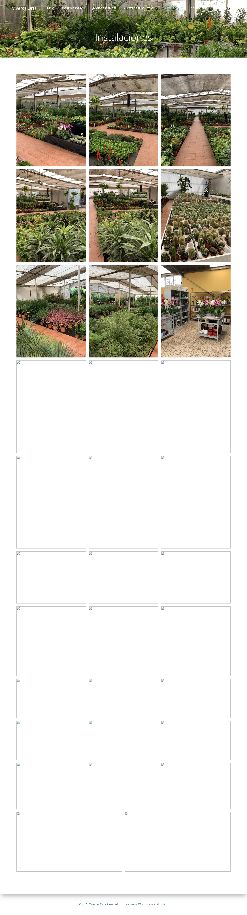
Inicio (50, 8)
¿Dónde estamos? (104, 8)
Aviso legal (220, 8)
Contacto (198, 8)
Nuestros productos (138, 8)
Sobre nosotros (73, 8)
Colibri (164, 904)
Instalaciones (174, 8)
